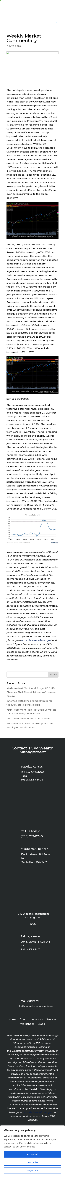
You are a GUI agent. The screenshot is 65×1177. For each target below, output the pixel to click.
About (23, 1019)
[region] (32, 1151)
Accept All (32, 1154)
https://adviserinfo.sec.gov (37, 1112)
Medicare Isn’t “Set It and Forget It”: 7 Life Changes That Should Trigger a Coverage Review (31, 692)
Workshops (27, 1024)
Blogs (41, 1024)
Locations (37, 1019)
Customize (32, 1162)
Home (12, 1019)
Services (51, 1019)
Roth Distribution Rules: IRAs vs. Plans (28, 718)
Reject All (32, 1170)
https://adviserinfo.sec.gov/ (36, 640)
